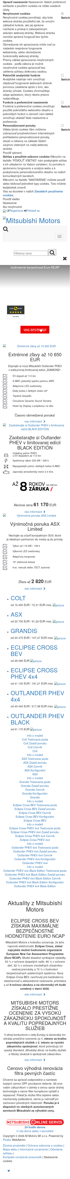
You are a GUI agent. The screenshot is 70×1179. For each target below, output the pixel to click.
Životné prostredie (14, 1145)
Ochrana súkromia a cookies (45, 1145)
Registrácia (16, 210)
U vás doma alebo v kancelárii (34, 1129)
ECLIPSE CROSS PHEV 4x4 (34, 673)
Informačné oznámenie (34, 1149)
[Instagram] (6, 1170)
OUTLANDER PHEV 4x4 (37, 696)
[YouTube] (4, 1170)
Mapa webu (10, 1149)
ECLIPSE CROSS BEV (34, 650)
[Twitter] (9, 1170)
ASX (16, 614)
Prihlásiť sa (33, 210)
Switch (64, 17)
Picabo (7, 1140)
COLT (18, 598)
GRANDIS (24, 630)
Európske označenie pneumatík (22, 1157)
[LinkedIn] (11, 1170)
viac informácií (33, 421)
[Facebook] (3, 1170)
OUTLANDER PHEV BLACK (37, 719)
